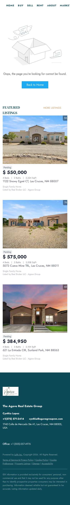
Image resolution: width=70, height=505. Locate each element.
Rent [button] (40, 5)
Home (10, 5)
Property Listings (22, 463)
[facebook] (5, 435)
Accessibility (47, 463)
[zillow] (12, 435)
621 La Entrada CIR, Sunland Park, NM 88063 (31, 350)
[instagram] (19, 435)
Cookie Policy (41, 460)
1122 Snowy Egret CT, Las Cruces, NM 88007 (30, 181)
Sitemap (36, 463)
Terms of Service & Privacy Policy (18, 460)
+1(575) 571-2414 (13, 419)
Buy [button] (20, 5)
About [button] (52, 5)
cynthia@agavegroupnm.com (46, 419)
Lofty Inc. (18, 454)
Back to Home (35, 85)
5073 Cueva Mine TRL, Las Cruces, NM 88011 (31, 266)
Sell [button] (30, 5)
